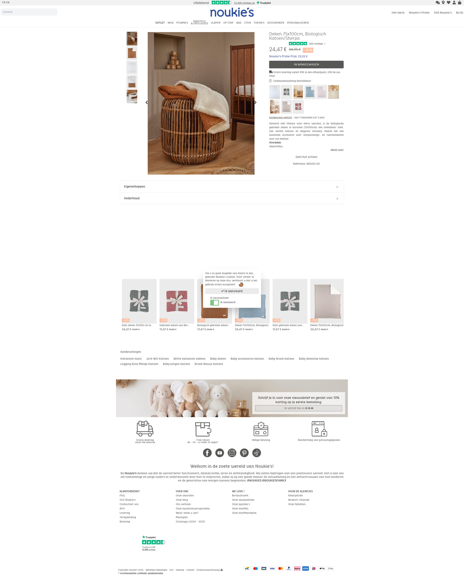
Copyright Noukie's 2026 (131, 570)
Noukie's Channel (298, 499)
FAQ (122, 495)
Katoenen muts (131, 358)
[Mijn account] (454, 3)
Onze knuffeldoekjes (244, 512)
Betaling (125, 521)
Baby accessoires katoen (247, 358)
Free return (203, 441)
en (7, 2)
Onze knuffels (240, 508)
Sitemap (180, 570)
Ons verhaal (183, 504)
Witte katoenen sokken (189, 358)
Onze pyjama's (241, 504)
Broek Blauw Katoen (209, 364)
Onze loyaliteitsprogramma (193, 508)
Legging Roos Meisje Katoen (139, 364)
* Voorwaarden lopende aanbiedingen (140, 573)
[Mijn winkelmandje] (459, 3)
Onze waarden (185, 495)
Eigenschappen (134, 186)
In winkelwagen (306, 64)
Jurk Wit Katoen (157, 358)
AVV (122, 508)
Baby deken (218, 358)
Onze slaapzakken (243, 499)
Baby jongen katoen (176, 364)
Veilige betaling (261, 440)
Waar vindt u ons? (187, 512)
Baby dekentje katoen (314, 358)
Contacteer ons (129, 504)
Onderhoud (132, 198)
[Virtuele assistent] (438, 3)
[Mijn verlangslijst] (448, 3)
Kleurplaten (295, 495)
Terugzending (128, 517)
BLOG (459, 12)
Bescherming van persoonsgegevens (319, 440)
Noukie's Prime (419, 12)
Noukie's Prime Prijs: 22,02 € (288, 56)
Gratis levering (145, 441)
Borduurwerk (240, 495)
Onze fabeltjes (297, 504)
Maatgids (182, 517)
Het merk (398, 12)
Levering (125, 512)
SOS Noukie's (443, 12)
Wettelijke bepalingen (157, 570)
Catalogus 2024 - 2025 (190, 521)
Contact (190, 570)
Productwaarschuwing (208, 570)
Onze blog (182, 499)
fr (4, 2)
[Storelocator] (443, 3)
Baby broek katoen (281, 358)
